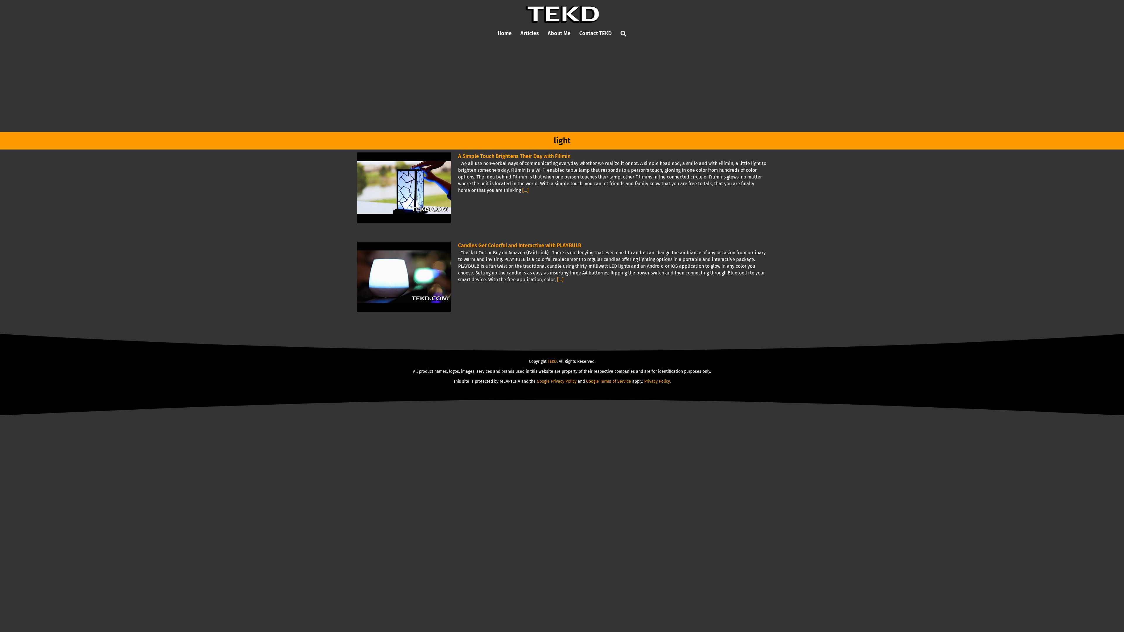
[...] (525, 190)
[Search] (623, 34)
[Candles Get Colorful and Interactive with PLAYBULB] (404, 277)
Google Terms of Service (608, 381)
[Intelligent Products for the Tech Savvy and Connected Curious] (562, 8)
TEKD (552, 361)
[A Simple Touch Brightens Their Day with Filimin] (404, 187)
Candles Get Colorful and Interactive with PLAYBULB (519, 245)
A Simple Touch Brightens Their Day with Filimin (514, 156)
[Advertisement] (562, 88)
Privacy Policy (657, 381)
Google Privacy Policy (557, 381)
